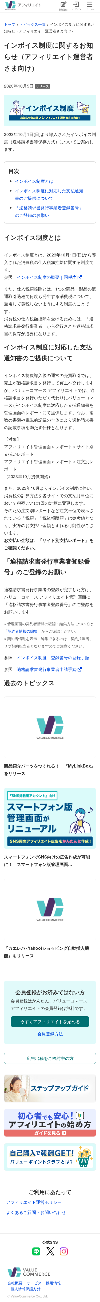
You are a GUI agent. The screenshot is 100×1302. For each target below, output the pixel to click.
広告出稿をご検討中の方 (50, 1058)
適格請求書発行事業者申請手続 (47, 669)
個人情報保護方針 (26, 1288)
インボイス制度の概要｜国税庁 (47, 277)
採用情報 (53, 1283)
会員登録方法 (50, 1034)
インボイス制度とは (34, 181)
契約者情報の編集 (23, 631)
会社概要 (14, 1283)
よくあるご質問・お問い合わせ (36, 1212)
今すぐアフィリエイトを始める (50, 1021)
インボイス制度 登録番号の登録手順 (53, 657)
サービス (34, 1283)
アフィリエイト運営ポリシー (34, 1202)
